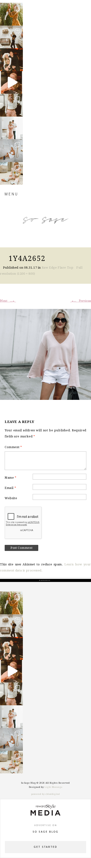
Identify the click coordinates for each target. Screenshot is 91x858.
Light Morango (53, 787)
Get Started (45, 847)
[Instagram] (18, 20)
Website (11, 498)
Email (10, 488)
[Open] (11, 14)
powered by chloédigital (45, 794)
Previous (80, 300)
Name (11, 477)
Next (8, 300)
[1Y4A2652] (45, 353)
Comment (13, 447)
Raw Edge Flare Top (58, 267)
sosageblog (11, 6)
